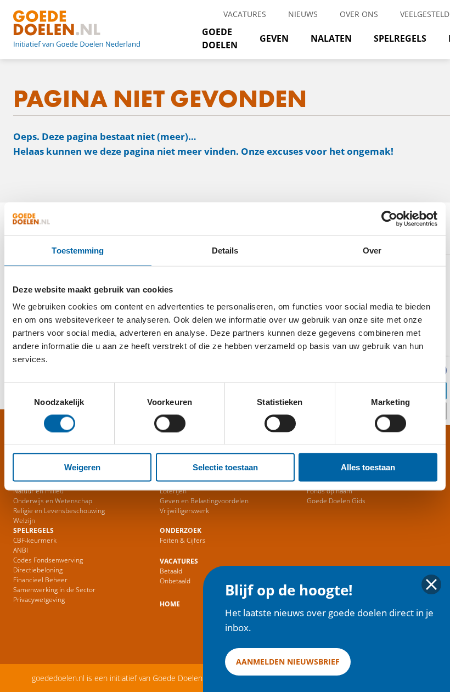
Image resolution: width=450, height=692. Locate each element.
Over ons (359, 14)
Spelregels (400, 38)
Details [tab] (225, 250)
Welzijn (24, 520)
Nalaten (331, 38)
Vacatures (244, 14)
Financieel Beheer (40, 579)
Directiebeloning (38, 570)
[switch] (169, 423)
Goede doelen (90, 29)
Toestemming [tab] (78, 250)
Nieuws (303, 14)
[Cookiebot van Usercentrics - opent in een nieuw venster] (389, 218)
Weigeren (82, 467)
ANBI (20, 550)
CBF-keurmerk (35, 540)
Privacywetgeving (39, 599)
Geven (274, 38)
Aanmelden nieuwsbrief (288, 661)
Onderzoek (180, 530)
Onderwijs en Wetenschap (52, 500)
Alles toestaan (368, 467)
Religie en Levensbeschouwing (59, 510)
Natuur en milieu (38, 491)
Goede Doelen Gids (336, 500)
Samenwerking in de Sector (54, 589)
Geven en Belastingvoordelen (204, 500)
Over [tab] (372, 250)
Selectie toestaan (225, 467)
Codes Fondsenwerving (48, 560)
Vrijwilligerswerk (184, 510)
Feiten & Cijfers (183, 540)
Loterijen (173, 491)
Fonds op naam (329, 491)
